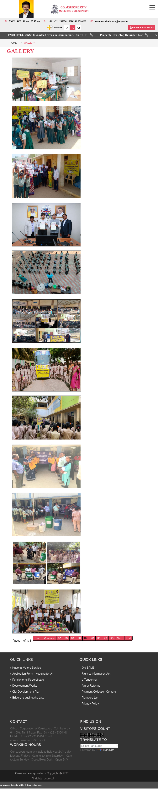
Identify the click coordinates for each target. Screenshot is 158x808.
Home (13, 42)
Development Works (24, 685)
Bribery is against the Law (28, 697)
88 (79, 638)
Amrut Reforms (91, 685)
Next (120, 638)
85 (59, 638)
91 (98, 638)
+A (78, 27)
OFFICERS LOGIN (143, 27)
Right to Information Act (96, 673)
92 (105, 638)
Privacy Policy (90, 703)
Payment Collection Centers (99, 691)
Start (37, 638)
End (128, 638)
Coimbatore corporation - (31, 773)
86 (66, 638)
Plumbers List (90, 697)
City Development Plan (26, 691)
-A (67, 27)
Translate (108, 749)
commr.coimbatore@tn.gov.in (111, 21)
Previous (49, 638)
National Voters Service (26, 667)
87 (72, 638)
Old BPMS (88, 667)
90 (92, 638)
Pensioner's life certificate (28, 679)
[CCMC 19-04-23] (46, 79)
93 (111, 638)
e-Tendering (89, 679)
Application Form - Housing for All (32, 673)
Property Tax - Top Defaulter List (101, 34)
